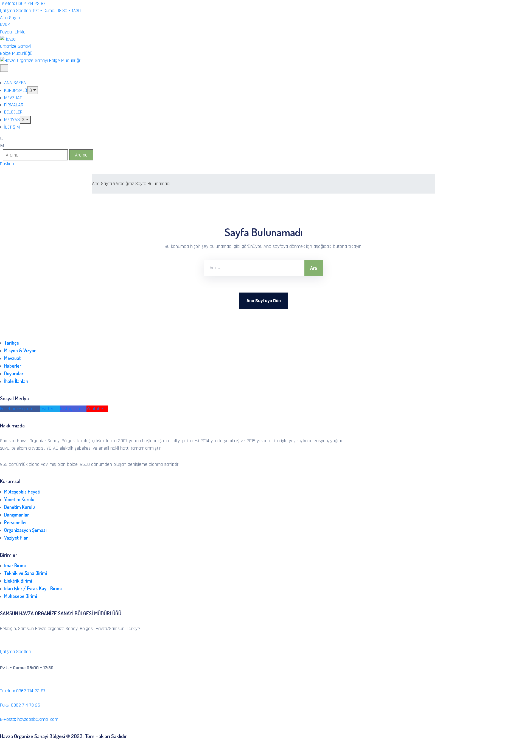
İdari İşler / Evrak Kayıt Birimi (33, 588)
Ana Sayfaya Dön (263, 300)
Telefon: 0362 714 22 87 (22, 3)
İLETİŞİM (12, 127)
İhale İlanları (16, 381)
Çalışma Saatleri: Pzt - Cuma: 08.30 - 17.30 (40, 10)
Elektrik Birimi (18, 581)
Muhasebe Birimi (20, 596)
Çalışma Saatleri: (16, 651)
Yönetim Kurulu (19, 499)
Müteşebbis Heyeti (22, 492)
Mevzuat (12, 358)
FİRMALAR (13, 105)
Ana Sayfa (102, 183)
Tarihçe (11, 343)
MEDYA (10, 120)
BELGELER (13, 112)
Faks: (20, 705)
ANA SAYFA (15, 83)
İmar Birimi (15, 565)
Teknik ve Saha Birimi (25, 573)
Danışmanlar (16, 515)
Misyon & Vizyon (20, 350)
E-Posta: (29, 719)
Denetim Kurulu (19, 507)
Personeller (15, 522)
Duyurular (13, 373)
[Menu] (32, 90)
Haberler (12, 366)
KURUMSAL (14, 90)
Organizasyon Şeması (25, 530)
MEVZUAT (13, 98)
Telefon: (22, 691)
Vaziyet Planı (17, 538)
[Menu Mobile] (4, 68)
